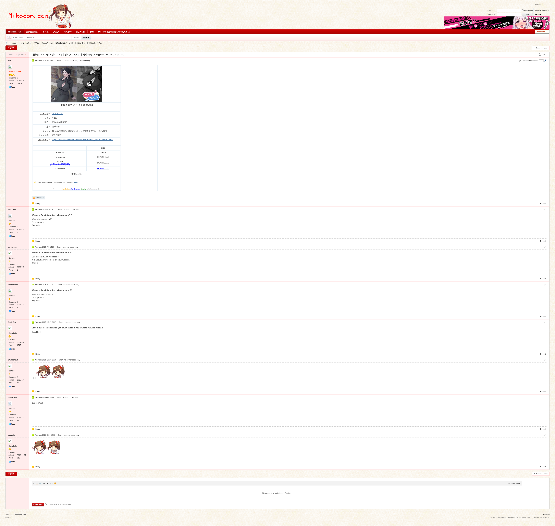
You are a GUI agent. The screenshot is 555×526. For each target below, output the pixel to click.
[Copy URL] (119, 55)
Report (543, 204)
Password (491, 14)
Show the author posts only (67, 61)
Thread (75, 37)
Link (44, 483)
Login (281, 493)
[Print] (540, 55)
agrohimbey (13, 247)
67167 (19, 83)
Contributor (13, 333)
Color (37, 483)
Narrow (538, 5)
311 (18, 458)
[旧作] (35, 54)
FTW (9, 61)
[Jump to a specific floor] (545, 60)
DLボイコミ (57, 113)
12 (18, 383)
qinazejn (11, 435)
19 (18, 420)
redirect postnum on (531, 60)
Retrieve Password (542, 10)
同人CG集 (80, 32)
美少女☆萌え (32, 32)
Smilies (55, 483)
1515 (19, 345)
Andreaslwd (13, 285)
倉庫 (92, 32)
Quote (47, 483)
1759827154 (13, 360)
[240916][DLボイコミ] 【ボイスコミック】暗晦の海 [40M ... (79, 43)
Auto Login (528, 10)
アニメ (56, 32)
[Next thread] (545, 55)
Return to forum (542, 48)
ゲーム (45, 32)
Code (51, 483)
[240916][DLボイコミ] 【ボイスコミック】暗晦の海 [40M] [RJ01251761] (76, 54)
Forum (13, 43)
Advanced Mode (513, 483)
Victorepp (12, 210)
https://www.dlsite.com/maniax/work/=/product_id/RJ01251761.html (82, 139)
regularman (12, 397)
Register (538, 14)
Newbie (12, 220)
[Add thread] (11, 47)
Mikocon (6, 43)
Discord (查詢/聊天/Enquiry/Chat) (114, 32)
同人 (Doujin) (24, 43)
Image (40, 483)
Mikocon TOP (14, 32)
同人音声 (68, 32)
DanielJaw (12, 322)
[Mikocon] (40, 28)
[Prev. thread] (542, 55)
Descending (85, 61)
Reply (75, 182)
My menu (541, 32)
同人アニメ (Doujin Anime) (42, 43)
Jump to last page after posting (59, 504)
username (490, 10)
